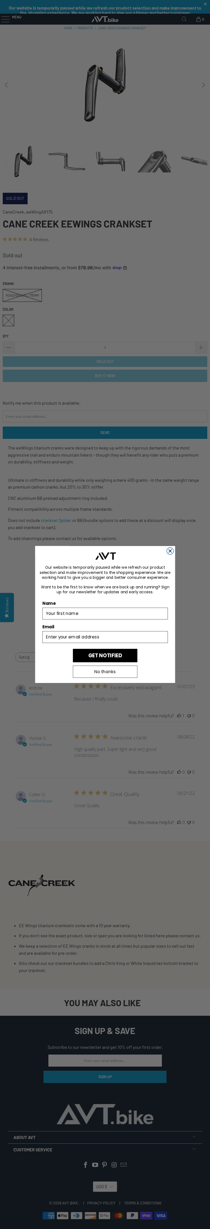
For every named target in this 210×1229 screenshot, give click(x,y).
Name (49, 603)
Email (48, 627)
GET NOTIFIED (105, 655)
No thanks (105, 672)
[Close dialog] (170, 551)
